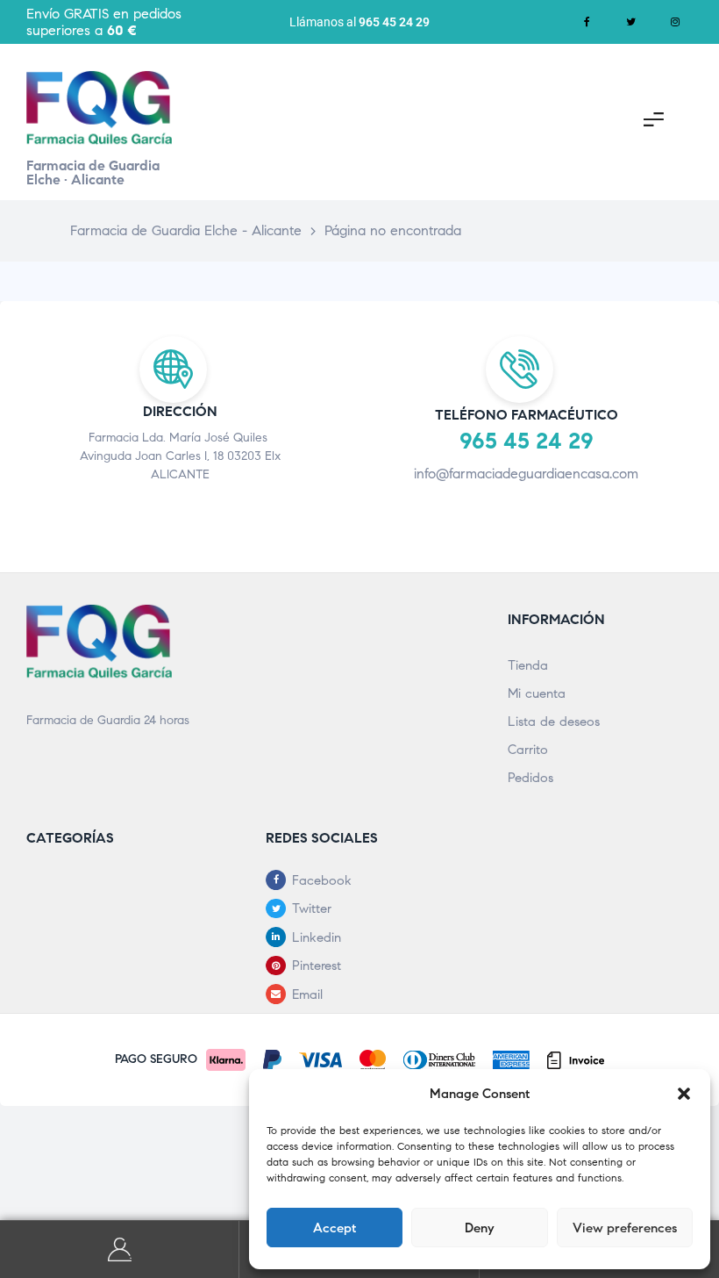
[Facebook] (587, 21)
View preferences (625, 1228)
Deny (480, 1228)
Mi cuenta (537, 693)
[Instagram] (675, 21)
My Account (119, 1249)
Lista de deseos (554, 721)
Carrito (528, 749)
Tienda (528, 665)
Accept (334, 1228)
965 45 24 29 (394, 22)
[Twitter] (631, 21)
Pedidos (530, 778)
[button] (684, 1093)
